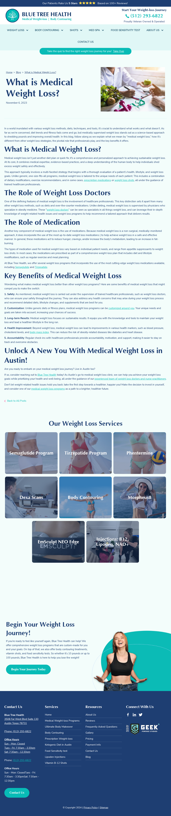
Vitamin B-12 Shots (56, 763)
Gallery (90, 732)
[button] (18, 30)
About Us (91, 714)
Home (9, 72)
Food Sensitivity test (56, 751)
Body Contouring (54, 732)
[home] (38, 16)
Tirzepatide (41, 267)
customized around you (121, 308)
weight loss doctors (57, 209)
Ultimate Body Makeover (59, 726)
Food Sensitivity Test (125, 30)
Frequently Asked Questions (101, 726)
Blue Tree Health (47, 374)
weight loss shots (124, 180)
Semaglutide (22, 267)
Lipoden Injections (55, 757)
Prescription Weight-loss (58, 738)
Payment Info (93, 744)
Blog (18, 72)
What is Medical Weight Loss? (40, 72)
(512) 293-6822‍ (22, 760)
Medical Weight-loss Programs (62, 720)
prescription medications (97, 180)
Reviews (90, 720)
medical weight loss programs (48, 388)
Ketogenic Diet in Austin (58, 744)
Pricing (89, 738)
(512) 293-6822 (146, 16)
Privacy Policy (90, 807)
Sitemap (104, 807)
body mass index (39, 332)
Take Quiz (118, 51)
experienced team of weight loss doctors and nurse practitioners (130, 378)
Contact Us (86, 42)
